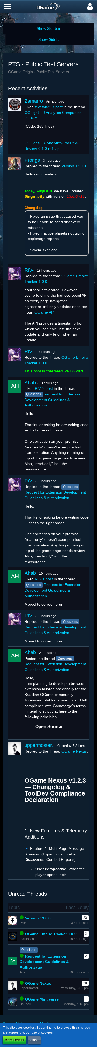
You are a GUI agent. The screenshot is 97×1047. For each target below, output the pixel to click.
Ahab (30, 382)
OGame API (44, 312)
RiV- (29, 270)
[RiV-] (14, 305)
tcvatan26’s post (49, 107)
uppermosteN (39, 745)
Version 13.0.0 (73, 166)
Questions (28, 950)
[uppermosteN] (14, 809)
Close (34, 1040)
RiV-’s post (44, 388)
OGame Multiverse (42, 999)
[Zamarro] (14, 125)
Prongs (32, 160)
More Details (14, 1040)
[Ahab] (14, 426)
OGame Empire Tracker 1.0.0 (51, 934)
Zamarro (34, 101)
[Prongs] (14, 209)
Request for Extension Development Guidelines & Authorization (53, 400)
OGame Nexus (74, 751)
